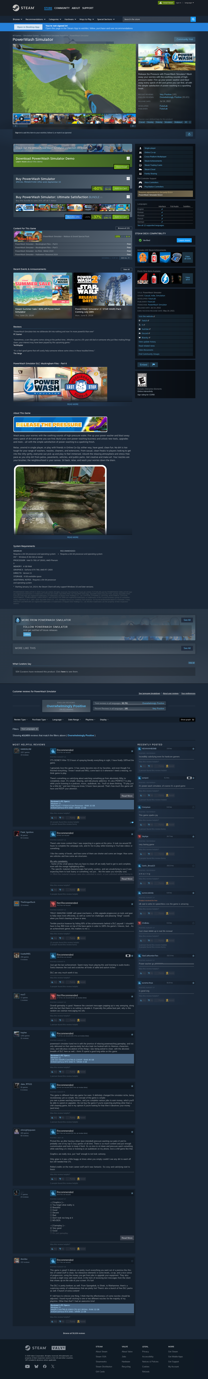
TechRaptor (18, 345)
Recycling (126, 1366)
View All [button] (126, 269)
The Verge (17, 353)
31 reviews (25, 1038)
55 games (24, 1087)
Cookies (145, 1366)
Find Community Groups (149, 354)
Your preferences (188, 693)
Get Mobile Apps (175, 1356)
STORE (48, 8)
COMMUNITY (62, 8)
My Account (173, 1366)
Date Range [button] (73, 719)
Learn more (21, 161)
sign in (178, 3)
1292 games (25, 1036)
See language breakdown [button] (149, 693)
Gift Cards (100, 1372)
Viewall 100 (187, 257)
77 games (24, 1194)
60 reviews (25, 1136)
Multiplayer (178, 122)
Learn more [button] (184, 240)
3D (186, 122)
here (63, 671)
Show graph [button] (186, 720)
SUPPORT (87, 8)
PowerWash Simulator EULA (150, 195)
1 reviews (24, 1000)
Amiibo (24, 1259)
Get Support (173, 1361)
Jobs (124, 1356)
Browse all (124, 228)
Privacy (145, 1351)
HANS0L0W (26, 749)
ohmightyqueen (28, 1130)
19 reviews (25, 755)
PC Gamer (17, 334)
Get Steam (173, 1351)
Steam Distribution (104, 1366)
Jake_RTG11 (26, 1084)
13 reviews (25, 905)
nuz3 (23, 994)
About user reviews (171, 693)
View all (191, 663)
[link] (102, 188)
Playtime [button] (89, 719)
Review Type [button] (20, 719)
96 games (24, 835)
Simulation (168, 122)
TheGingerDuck (28, 902)
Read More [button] (127, 796)
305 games (25, 1133)
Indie (153, 295)
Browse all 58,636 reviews (74, 1333)
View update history (147, 342)
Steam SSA (101, 1356)
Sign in (18, 133)
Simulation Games (31, 35)
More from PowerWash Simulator (46, 620)
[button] (17, 19)
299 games (25, 957)
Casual (142, 122)
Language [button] (57, 719)
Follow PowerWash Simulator (45, 626)
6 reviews (24, 1090)
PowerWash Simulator (157, 305)
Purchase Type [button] (39, 719)
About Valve (127, 1351)
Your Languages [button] (28, 729)
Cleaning (150, 122)
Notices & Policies (150, 1361)
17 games (24, 998)
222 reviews (25, 1262)
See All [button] (124, 258)
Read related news (147, 346)
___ (22, 1191)
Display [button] (103, 719)
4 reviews (24, 959)
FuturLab (163, 106)
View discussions (146, 350)
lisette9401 (25, 954)
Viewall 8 (187, 278)
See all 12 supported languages (150, 225)
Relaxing (159, 122)
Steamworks (101, 1361)
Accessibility (147, 1356)
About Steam (101, 1351)
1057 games (25, 752)
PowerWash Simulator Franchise (54, 35)
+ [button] (189, 122)
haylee (24, 1032)
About (76, 8)
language (188, 3)
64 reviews (25, 838)
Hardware (126, 1361)
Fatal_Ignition (27, 832)
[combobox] (157, 19)
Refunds (146, 1372)
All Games (17, 35)
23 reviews (25, 1197)
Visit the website (146, 316)
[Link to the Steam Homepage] (24, 10)
